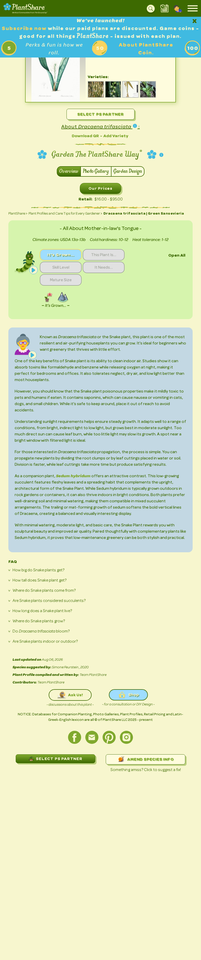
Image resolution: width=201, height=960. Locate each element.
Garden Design (128, 171)
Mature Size (61, 280)
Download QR (85, 135)
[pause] (33, 270)
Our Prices (100, 188)
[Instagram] (126, 737)
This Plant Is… (103, 254)
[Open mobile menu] (192, 8)
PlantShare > (17, 213)
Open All (176, 255)
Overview (68, 171)
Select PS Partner (100, 114)
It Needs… (103, 267)
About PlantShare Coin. (146, 49)
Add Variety (115, 135)
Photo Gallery (96, 171)
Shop (133, 694)
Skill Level (60, 267)
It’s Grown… (60, 254)
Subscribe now (25, 28)
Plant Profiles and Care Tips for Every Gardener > (65, 213)
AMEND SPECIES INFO (150, 759)
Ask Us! (75, 694)
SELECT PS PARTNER (59, 758)
